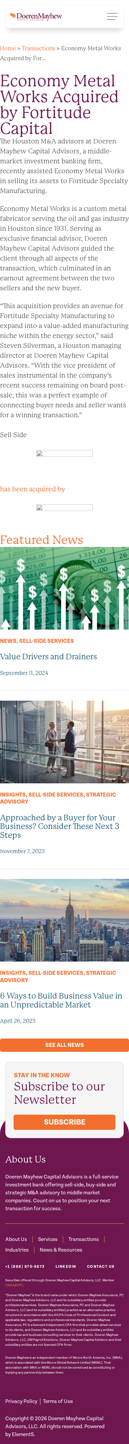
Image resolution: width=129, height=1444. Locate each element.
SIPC (19, 1285)
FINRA (10, 1285)
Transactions (38, 48)
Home (8, 48)
